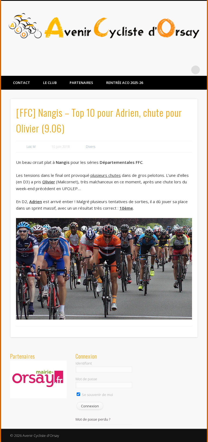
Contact (21, 82)
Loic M (31, 146)
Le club (50, 82)
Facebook (173, 70)
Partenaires (81, 82)
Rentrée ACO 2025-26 (124, 82)
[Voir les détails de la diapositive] (38, 379)
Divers (90, 146)
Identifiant (84, 363)
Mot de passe (86, 378)
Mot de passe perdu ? (93, 419)
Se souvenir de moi (97, 394)
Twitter (184, 70)
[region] (38, 379)
